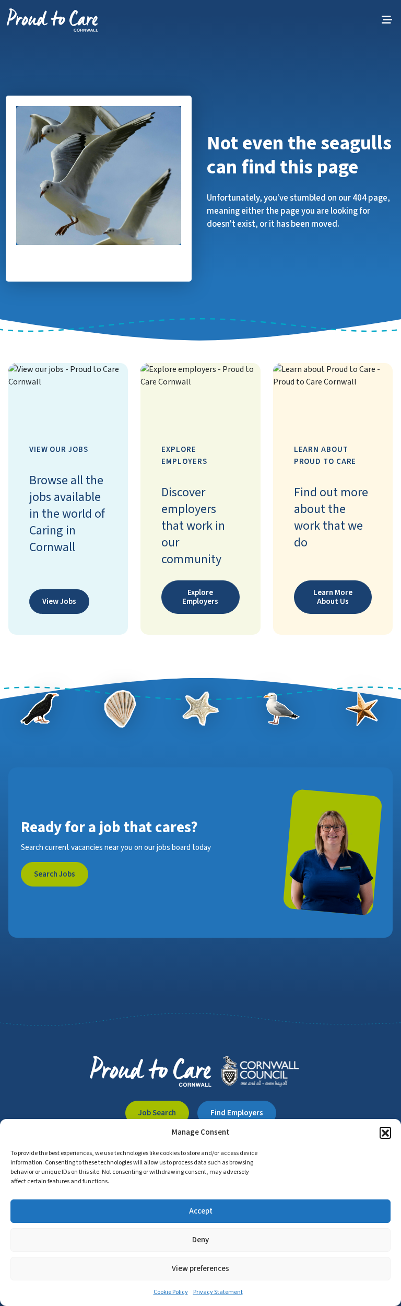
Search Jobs (54, 874)
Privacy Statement (218, 1292)
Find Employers (236, 1112)
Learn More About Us (332, 597)
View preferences (200, 1268)
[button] (385, 1132)
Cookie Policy (171, 1292)
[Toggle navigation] (387, 20)
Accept (201, 1211)
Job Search (157, 1112)
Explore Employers (200, 597)
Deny (200, 1239)
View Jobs (59, 601)
